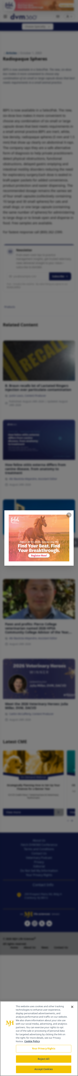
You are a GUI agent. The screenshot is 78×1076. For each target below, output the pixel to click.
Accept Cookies (43, 1069)
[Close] (72, 1007)
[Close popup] (68, 515)
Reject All (43, 1059)
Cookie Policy (32, 1041)
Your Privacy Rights (43, 1048)
